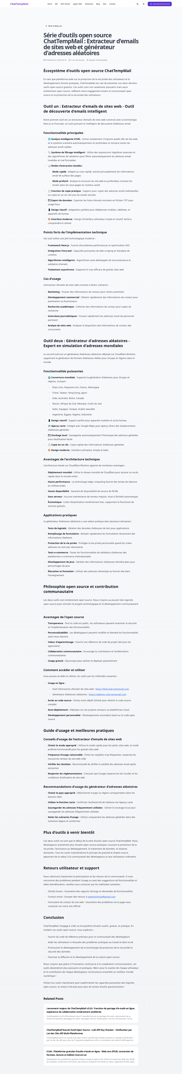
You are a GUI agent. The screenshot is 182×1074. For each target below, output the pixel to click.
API (56, 4)
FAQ (104, 4)
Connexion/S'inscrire (161, 4)
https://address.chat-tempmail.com (107, 694)
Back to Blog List (55, 26)
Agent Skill (77, 4)
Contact (112, 4)
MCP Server (65, 4)
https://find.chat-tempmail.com (112, 688)
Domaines (89, 4)
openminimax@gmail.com (102, 896)
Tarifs (49, 4)
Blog (98, 4)
